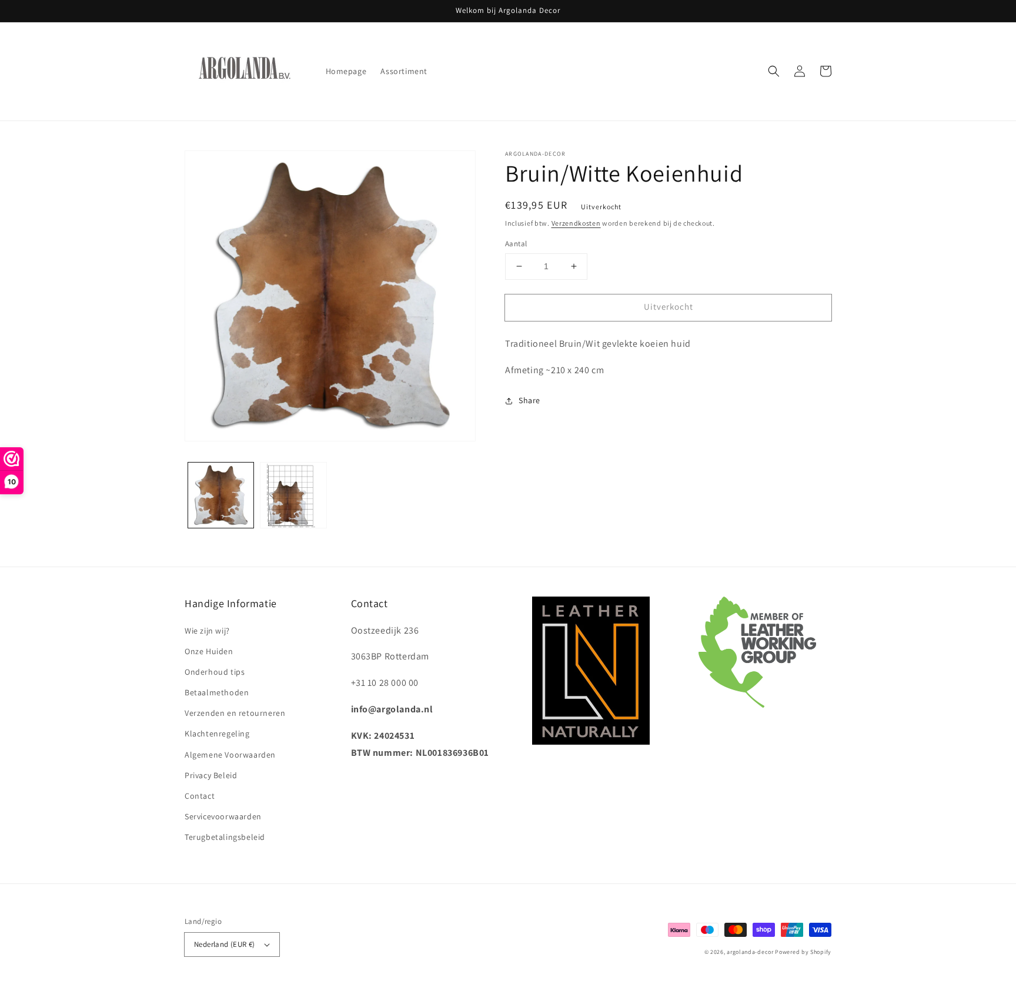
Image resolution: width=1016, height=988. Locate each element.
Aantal (516, 244)
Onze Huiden (209, 651)
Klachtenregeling (217, 733)
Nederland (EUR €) (224, 944)
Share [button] (529, 400)
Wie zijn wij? (207, 630)
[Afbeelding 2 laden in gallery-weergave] (293, 495)
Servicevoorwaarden (223, 816)
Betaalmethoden (217, 692)
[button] (774, 71)
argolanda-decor (750, 952)
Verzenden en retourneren (235, 713)
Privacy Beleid (211, 775)
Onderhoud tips (215, 672)
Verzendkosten (576, 223)
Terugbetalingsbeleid (225, 837)
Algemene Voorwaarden (230, 754)
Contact (200, 796)
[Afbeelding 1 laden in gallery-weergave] (221, 495)
